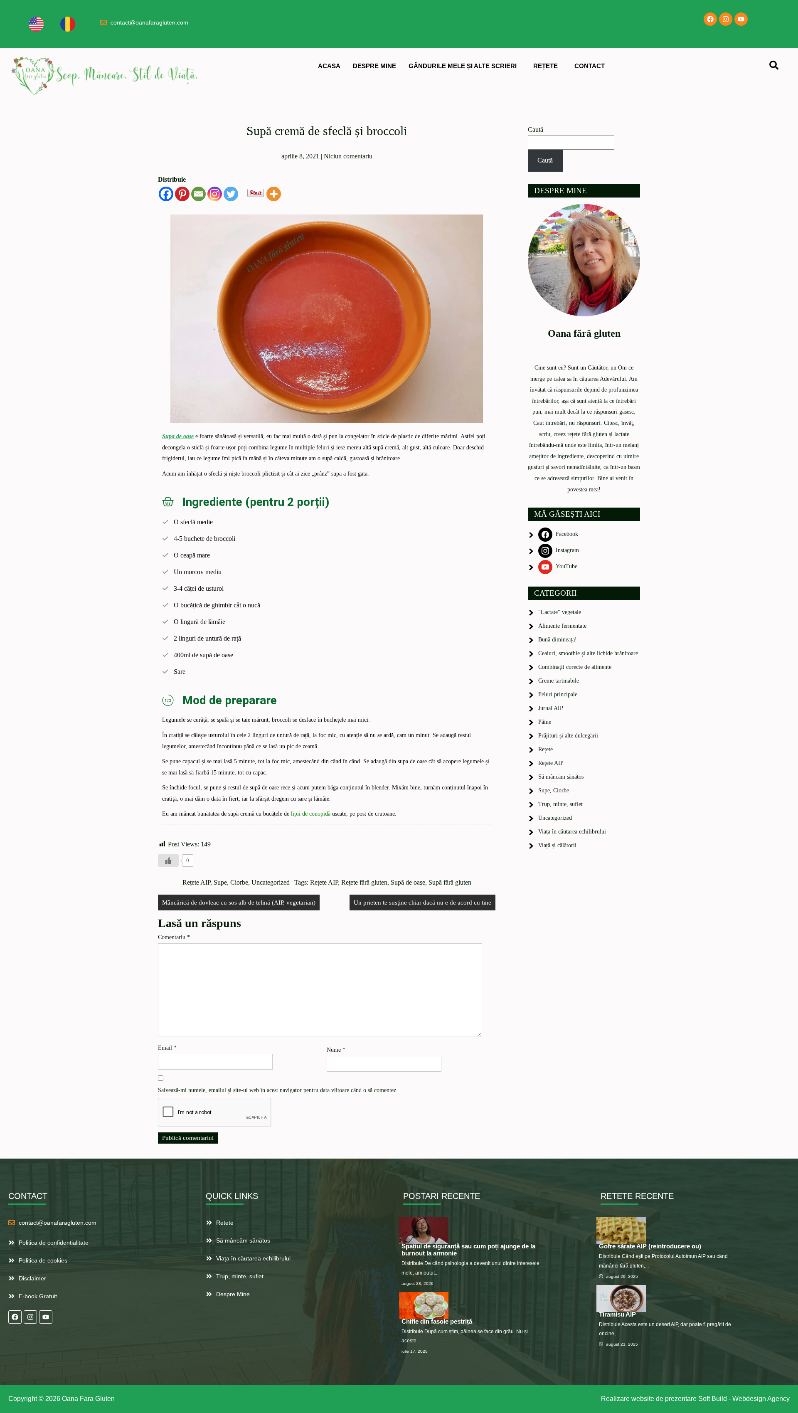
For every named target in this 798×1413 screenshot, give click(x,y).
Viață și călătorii (557, 845)
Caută (535, 129)
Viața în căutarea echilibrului (572, 832)
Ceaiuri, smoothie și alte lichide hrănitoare (588, 653)
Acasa (329, 65)
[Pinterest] (182, 194)
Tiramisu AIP (617, 1314)
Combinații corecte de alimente (574, 667)
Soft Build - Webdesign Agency (744, 1398)
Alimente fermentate (562, 626)
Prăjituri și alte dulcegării (568, 735)
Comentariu (174, 937)
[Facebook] (710, 19)
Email (167, 1048)
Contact (589, 65)
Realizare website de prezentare (649, 1398)
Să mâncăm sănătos (561, 777)
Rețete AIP (196, 882)
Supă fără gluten (450, 882)
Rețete (545, 65)
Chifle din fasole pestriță (436, 1321)
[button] (464, 66)
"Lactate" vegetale (559, 612)
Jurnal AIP (550, 708)
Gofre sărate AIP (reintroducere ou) (650, 1246)
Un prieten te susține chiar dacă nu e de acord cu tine (422, 902)
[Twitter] (231, 194)
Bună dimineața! (557, 639)
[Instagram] (725, 19)
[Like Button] (168, 860)
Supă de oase (408, 882)
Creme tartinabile (558, 681)
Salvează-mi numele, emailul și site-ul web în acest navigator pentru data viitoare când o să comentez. (278, 1090)
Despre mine (374, 65)
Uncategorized (270, 882)
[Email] (198, 194)
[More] (273, 194)
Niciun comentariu (348, 156)
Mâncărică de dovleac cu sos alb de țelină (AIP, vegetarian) (238, 902)
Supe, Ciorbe (231, 882)
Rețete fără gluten (364, 882)
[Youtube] (741, 19)
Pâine (544, 722)
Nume (336, 1050)
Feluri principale (557, 694)
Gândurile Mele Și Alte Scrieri (463, 65)
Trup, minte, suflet (560, 804)
